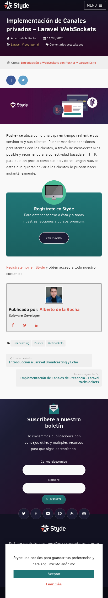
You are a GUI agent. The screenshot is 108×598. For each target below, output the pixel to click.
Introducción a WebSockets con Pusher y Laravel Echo (58, 63)
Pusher (38, 343)
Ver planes (54, 238)
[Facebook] (36, 513)
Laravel (15, 45)
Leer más (54, 584)
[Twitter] (24, 513)
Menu (92, 5)
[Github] (84, 513)
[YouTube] (48, 513)
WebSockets (55, 343)
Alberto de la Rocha (59, 309)
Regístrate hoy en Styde (25, 267)
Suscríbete (54, 499)
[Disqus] (60, 513)
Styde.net (17, 5)
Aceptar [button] (54, 573)
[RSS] (72, 513)
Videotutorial (30, 45)
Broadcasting (21, 343)
